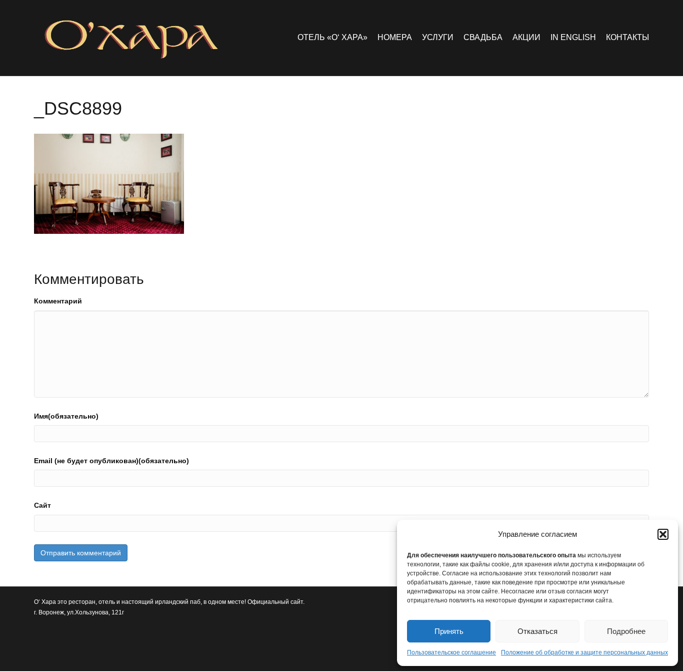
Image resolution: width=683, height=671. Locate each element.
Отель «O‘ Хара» (333, 37)
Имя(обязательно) (66, 416)
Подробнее (626, 631)
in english (573, 37)
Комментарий (58, 301)
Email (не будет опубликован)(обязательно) (111, 461)
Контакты (627, 37)
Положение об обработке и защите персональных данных (584, 652)
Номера (395, 37)
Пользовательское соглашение (451, 652)
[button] (663, 534)
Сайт (42, 505)
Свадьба (483, 37)
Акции (526, 37)
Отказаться (538, 631)
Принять (449, 631)
